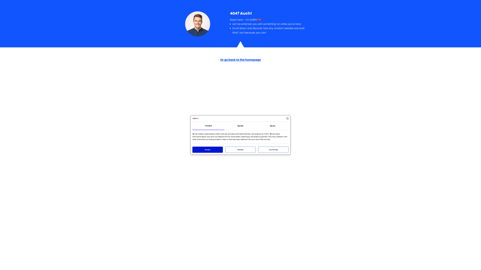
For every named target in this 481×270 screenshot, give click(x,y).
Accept (207, 150)
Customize (273, 150)
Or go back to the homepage (240, 60)
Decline (241, 150)
